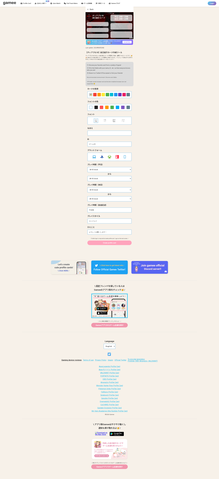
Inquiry (110, 360)
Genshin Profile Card (109, 398)
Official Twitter (120, 360)
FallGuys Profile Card (109, 392)
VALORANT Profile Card (109, 373)
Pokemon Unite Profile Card (109, 389)
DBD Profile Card (109, 379)
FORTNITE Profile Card (109, 376)
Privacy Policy (100, 360)
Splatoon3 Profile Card (109, 395)
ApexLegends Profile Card (109, 366)
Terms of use (88, 360)
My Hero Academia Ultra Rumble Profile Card (109, 411)
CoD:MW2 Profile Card (109, 405)
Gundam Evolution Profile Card (109, 408)
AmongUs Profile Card (109, 382)
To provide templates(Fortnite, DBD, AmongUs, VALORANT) (143, 360)
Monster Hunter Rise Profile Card (109, 386)
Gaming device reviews (71, 360)
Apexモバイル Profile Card (109, 370)
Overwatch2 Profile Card (109, 401)
